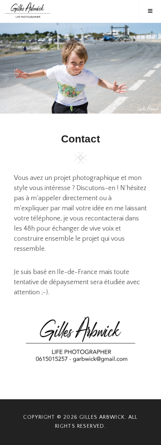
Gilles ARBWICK (102, 417)
